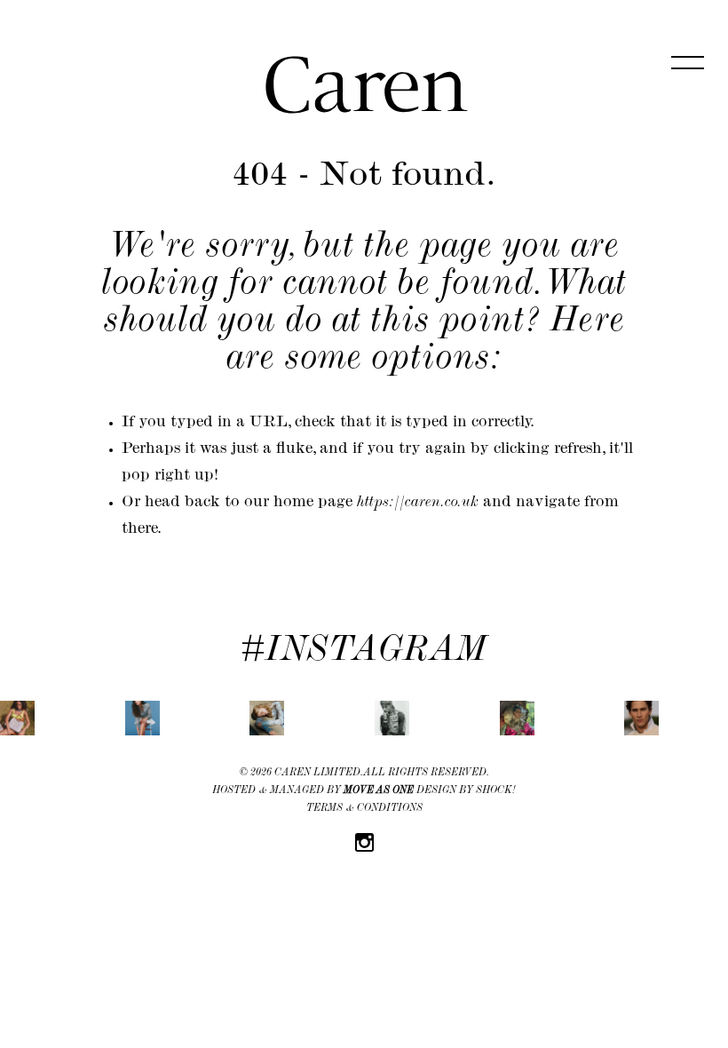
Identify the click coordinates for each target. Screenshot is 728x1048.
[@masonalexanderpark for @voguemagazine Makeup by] (517, 718)
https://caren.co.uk (418, 504)
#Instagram (364, 652)
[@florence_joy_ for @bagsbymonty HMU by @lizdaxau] (17, 718)
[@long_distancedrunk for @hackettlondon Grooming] (641, 718)
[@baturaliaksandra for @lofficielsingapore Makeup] (266, 718)
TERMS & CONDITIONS (364, 809)
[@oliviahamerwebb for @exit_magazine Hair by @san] (142, 718)
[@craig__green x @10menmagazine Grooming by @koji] (392, 718)
